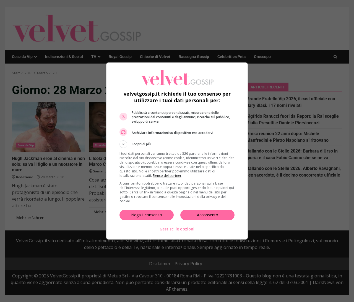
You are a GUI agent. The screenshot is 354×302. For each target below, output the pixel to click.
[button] (177, 144)
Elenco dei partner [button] (167, 175)
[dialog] (177, 151)
